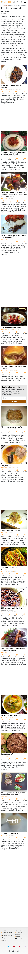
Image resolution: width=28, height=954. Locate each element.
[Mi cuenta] (17, 2)
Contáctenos (19, 930)
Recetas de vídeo (7, 932)
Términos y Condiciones (18, 937)
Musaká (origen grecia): (10, 833)
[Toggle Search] (21, 2)
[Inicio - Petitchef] (2, 5)
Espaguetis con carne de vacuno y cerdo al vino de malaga (13, 153)
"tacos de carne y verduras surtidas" (11, 568)
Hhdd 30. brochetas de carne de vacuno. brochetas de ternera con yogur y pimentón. (14, 194)
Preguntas (5, 938)
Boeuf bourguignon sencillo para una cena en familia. (13, 649)
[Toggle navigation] (25, 2)
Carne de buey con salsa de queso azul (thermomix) (14, 236)
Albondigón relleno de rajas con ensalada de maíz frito (13, 794)
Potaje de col (6, 466)
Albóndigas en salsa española (12, 427)
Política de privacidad (18, 933)
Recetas (4, 930)
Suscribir (14, 402)
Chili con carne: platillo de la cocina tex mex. (11, 609)
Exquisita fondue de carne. (11, 328)
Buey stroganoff (7, 754)
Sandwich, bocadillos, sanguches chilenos (13, 367)
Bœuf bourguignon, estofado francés (12, 86)
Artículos (4, 940)
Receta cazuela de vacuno (11, 715)
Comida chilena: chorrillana (11, 530)
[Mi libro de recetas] (13, 2)
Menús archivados (7, 935)
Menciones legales (21, 941)
